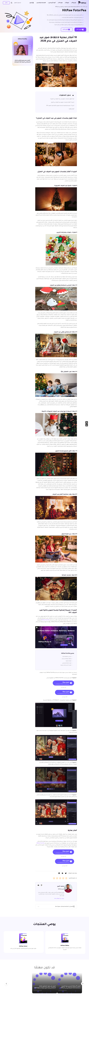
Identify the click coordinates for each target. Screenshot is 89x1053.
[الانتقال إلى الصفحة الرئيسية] (82, 3)
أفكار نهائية (71, 109)
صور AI (67, 2)
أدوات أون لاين (52, 2)
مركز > (86, 6)
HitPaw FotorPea (46, 620)
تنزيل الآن (79, 29)
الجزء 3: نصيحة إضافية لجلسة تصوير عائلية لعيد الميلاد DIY (60, 105)
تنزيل (30, 2)
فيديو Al (74, 2)
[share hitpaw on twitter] (86, 422)
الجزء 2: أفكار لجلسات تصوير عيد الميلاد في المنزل (62, 102)
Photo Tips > (80, 6)
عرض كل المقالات (59, 898)
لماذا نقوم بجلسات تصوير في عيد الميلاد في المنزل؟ (62, 99)
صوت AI (61, 2)
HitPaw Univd (23, 946)
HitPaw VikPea (64, 945)
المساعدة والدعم (41, 2)
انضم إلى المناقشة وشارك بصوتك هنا (64, 906)
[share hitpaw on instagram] (86, 425)
